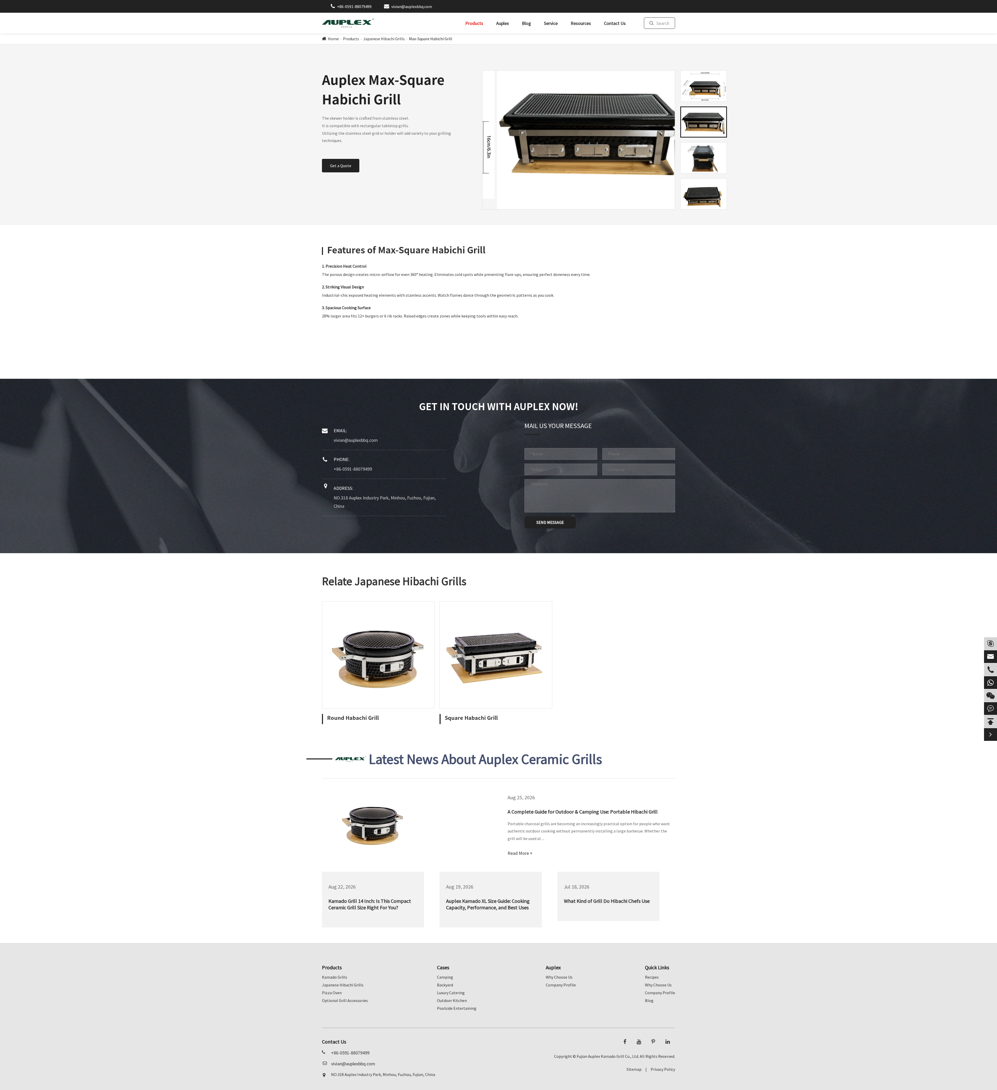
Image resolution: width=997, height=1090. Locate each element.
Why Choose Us (559, 977)
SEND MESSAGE (550, 522)
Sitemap (634, 1069)
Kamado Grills (334, 977)
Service (551, 23)
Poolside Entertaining (456, 1008)
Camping (445, 977)
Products (474, 23)
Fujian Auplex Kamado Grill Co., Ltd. (608, 1056)
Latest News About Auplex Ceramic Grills (485, 759)
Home (333, 38)
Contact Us (615, 23)
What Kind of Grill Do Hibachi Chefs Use (607, 901)
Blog (526, 23)
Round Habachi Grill (353, 717)
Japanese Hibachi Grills (384, 38)
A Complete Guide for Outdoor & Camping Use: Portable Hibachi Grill (583, 811)
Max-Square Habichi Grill (430, 38)
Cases (443, 967)
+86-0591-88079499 (354, 6)
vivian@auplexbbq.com (411, 6)
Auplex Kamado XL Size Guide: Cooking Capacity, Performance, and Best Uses (488, 904)
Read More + (520, 853)
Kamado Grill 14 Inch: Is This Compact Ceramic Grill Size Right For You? (369, 904)
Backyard (445, 984)
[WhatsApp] (990, 682)
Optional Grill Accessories (345, 1000)
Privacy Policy (663, 1069)
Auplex (502, 23)
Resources (581, 23)
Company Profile (561, 984)
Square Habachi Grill (471, 717)
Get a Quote (340, 165)
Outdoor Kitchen (452, 1000)
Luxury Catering (451, 992)
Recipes (652, 977)
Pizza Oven (332, 992)
